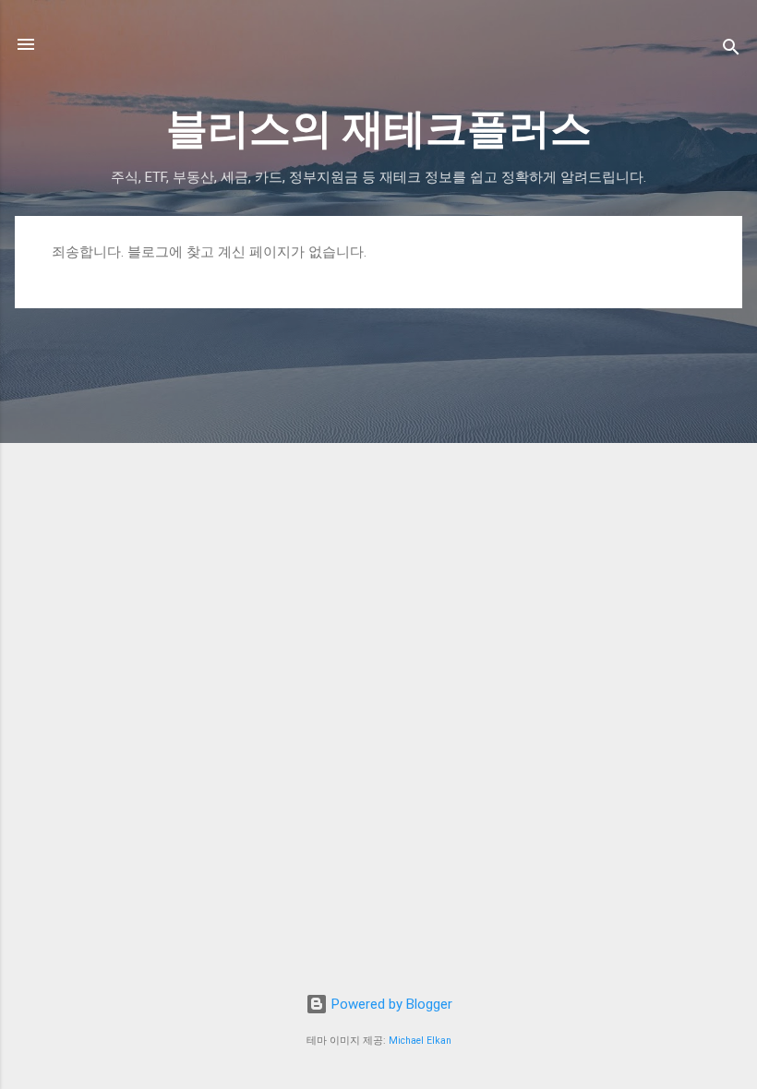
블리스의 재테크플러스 (379, 128)
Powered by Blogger (390, 1004)
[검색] (731, 50)
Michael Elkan (420, 1041)
